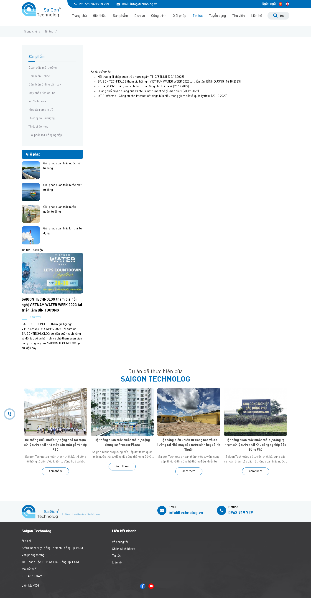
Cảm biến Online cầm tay (44, 84)
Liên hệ (256, 16)
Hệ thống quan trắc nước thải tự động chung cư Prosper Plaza (122, 443)
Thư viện (238, 16)
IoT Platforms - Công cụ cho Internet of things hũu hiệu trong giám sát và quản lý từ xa (154, 96)
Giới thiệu (100, 16)
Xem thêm (55, 471)
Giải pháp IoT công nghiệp (45, 135)
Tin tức (198, 16)
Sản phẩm (120, 16)
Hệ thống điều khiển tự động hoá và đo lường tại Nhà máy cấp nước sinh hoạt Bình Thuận (188, 445)
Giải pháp (179, 16)
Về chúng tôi (120, 542)
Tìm (281, 16)
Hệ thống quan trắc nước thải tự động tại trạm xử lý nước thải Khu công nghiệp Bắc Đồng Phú (255, 445)
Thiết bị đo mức (38, 126)
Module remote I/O (41, 109)
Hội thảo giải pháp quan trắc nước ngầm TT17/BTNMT (132, 76)
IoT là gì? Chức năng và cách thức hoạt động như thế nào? (135, 86)
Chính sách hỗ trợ (123, 548)
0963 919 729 (99, 4)
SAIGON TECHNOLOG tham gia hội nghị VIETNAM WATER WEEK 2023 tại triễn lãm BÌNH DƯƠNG (52, 305)
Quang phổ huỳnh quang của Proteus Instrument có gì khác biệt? (140, 91)
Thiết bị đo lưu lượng (41, 118)
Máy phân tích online (41, 93)
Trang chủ (79, 16)
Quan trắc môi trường (42, 67)
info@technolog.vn (186, 513)
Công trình (158, 16)
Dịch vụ (139, 16)
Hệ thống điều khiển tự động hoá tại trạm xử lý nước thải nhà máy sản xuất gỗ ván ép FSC (55, 445)
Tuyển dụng (217, 16)
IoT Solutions (37, 101)
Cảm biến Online (39, 76)
